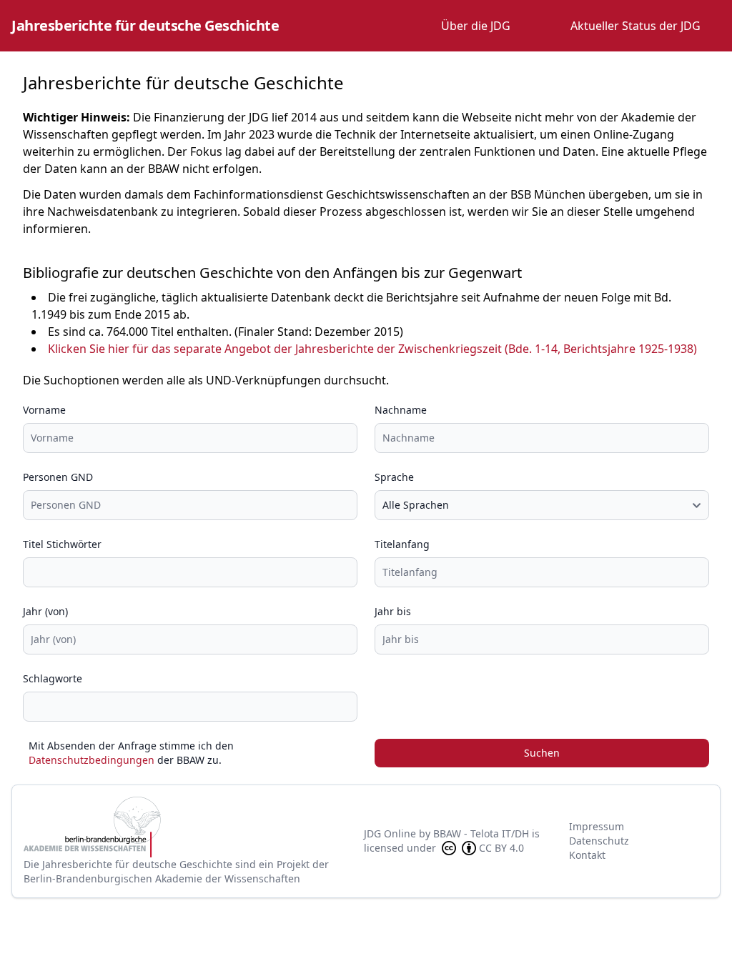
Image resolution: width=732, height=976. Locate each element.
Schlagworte (52, 678)
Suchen (542, 753)
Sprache (394, 477)
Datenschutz (599, 840)
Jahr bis (393, 611)
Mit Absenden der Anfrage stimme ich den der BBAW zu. (131, 753)
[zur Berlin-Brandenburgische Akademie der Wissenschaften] (194, 827)
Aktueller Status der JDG (635, 26)
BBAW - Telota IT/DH (481, 833)
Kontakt (587, 855)
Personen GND (58, 477)
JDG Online (390, 833)
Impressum (596, 826)
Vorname (44, 410)
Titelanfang (402, 544)
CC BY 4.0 (501, 848)
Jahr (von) (45, 611)
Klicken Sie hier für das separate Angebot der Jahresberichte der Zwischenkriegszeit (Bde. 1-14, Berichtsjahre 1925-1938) (372, 349)
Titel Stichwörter (62, 544)
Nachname (401, 410)
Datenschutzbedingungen (91, 760)
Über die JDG (475, 26)
